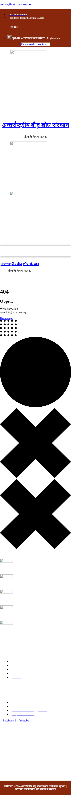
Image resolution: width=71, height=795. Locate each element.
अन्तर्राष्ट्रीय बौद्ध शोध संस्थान (15, 4)
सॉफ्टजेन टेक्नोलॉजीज (25, 789)
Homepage (6, 318)
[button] (35, 251)
